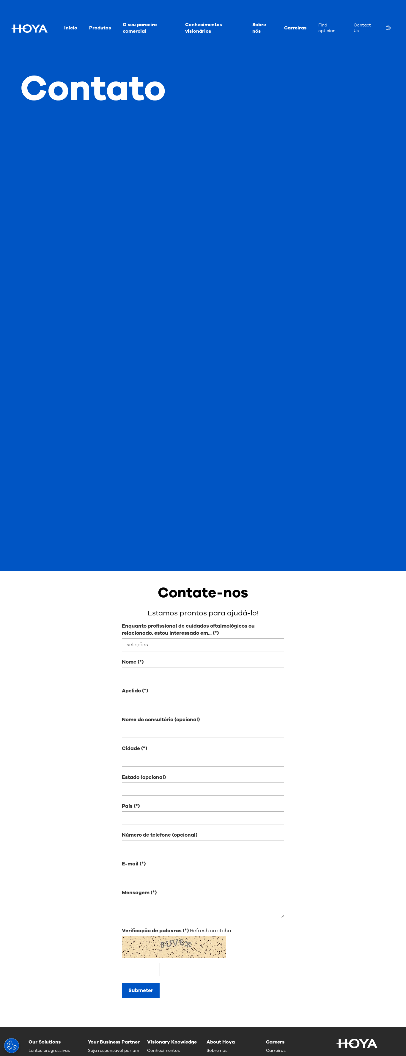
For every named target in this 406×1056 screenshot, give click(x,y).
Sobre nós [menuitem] (259, 27)
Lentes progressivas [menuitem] (49, 1050)
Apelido (131, 690)
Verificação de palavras (152, 930)
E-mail (130, 863)
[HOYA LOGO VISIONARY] (29, 28)
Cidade (131, 748)
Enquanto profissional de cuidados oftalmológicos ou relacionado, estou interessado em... (188, 630)
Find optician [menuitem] (327, 28)
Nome (129, 662)
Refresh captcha (210, 930)
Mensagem (136, 892)
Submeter (140, 990)
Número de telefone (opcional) (159, 835)
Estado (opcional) (144, 777)
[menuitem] (393, 29)
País (127, 806)
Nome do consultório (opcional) (161, 719)
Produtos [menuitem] (100, 28)
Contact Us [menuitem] (362, 28)
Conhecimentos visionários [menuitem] (203, 27)
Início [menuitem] (70, 28)
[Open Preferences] (11, 1045)
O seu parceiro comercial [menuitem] (140, 27)
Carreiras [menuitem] (295, 28)
